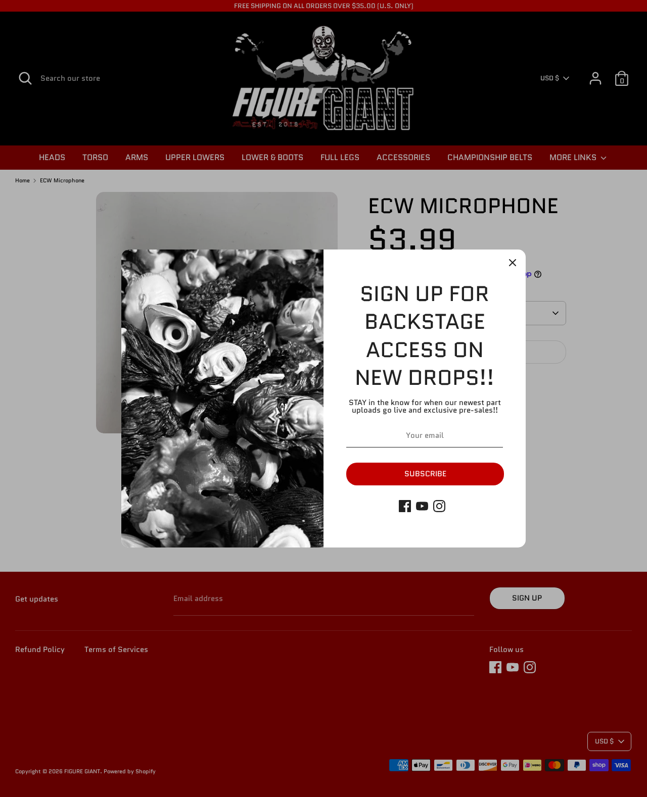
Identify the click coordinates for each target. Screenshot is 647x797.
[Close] (512, 263)
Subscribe (425, 473)
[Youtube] (422, 506)
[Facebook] (405, 506)
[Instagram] (439, 506)
